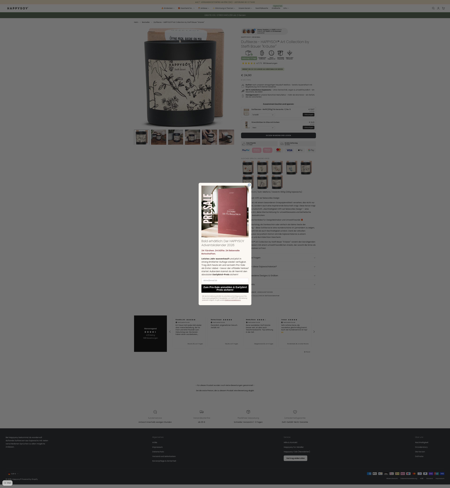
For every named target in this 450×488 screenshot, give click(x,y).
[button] (225, 211)
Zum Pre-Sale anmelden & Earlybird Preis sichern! (225, 288)
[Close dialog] (249, 185)
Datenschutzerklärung (233, 300)
